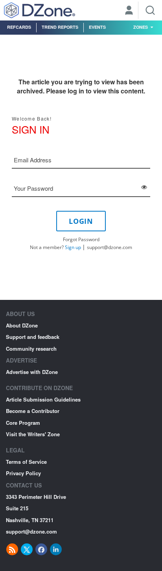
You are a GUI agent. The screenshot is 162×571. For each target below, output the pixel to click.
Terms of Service (26, 461)
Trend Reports (60, 27)
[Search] (150, 10)
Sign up (73, 247)
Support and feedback (32, 336)
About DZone (22, 325)
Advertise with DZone (32, 372)
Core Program (23, 422)
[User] (128, 11)
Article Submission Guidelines (43, 399)
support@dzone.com (109, 247)
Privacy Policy (23, 473)
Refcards (19, 27)
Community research (31, 348)
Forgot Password (81, 239)
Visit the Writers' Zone (33, 434)
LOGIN (81, 221)
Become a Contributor (32, 411)
